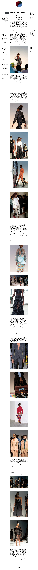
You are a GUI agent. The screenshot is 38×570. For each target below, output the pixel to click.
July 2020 (31, 28)
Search (2, 10)
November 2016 (32, 40)
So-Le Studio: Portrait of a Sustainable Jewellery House (5, 21)
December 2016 (32, 39)
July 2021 (31, 19)
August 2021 (32, 18)
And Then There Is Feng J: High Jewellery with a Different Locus (5, 27)
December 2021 (32, 15)
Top (36, 568)
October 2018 (32, 31)
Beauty (31, 47)
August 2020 (32, 27)
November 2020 (32, 25)
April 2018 (31, 34)
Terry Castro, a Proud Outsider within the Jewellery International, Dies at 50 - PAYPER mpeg (4, 40)
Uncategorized (32, 52)
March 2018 (32, 35)
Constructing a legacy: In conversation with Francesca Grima (5, 24)
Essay (31, 48)
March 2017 (32, 37)
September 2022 (32, 13)
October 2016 (32, 41)
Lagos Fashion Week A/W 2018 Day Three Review (19, 17)
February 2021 (32, 21)
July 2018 (31, 32)
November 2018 (32, 30)
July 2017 (31, 36)
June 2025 (31, 12)
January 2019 (32, 29)
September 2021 (32, 17)
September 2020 (32, 26)
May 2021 (31, 20)
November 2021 (32, 16)
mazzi (23, 21)
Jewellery (31, 50)
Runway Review (32, 51)
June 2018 (31, 33)
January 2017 (32, 38)
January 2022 (32, 14)
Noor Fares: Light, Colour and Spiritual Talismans (5, 18)
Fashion (31, 49)
